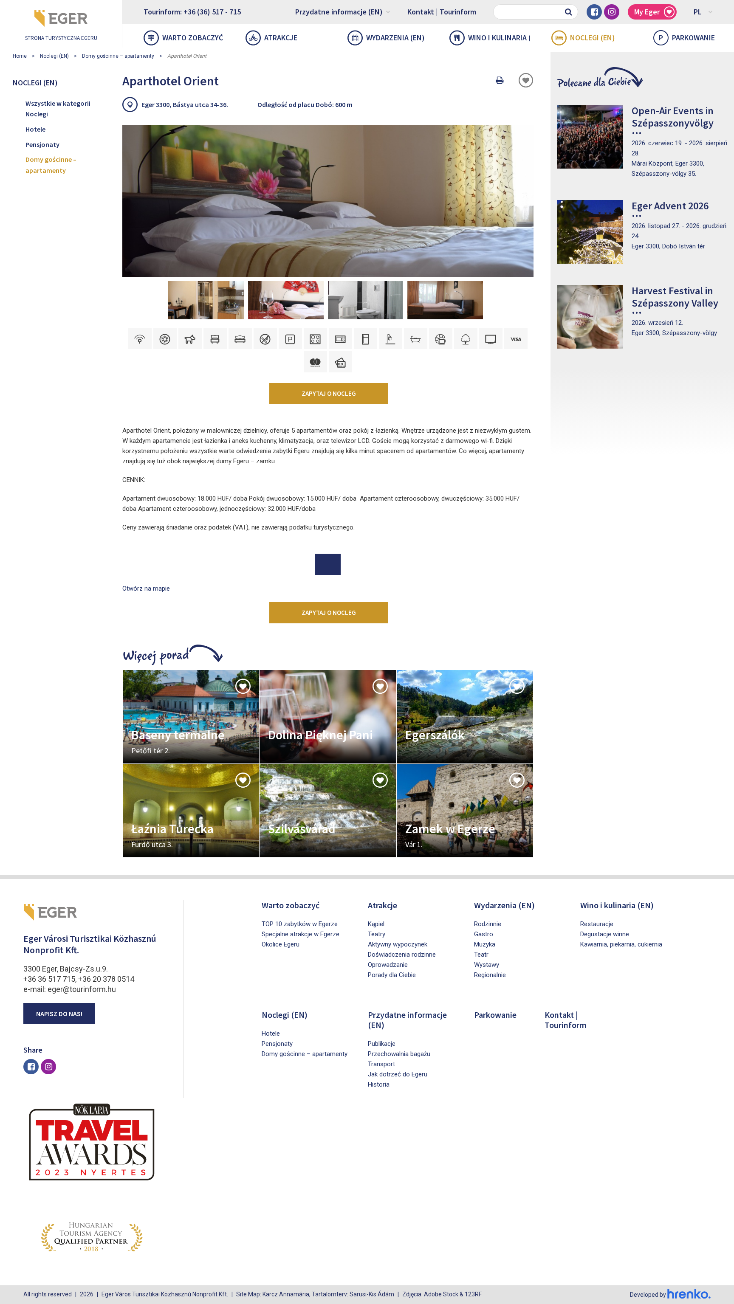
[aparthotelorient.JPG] (328, 201)
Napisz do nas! (59, 1013)
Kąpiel (376, 924)
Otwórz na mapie (146, 588)
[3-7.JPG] (445, 300)
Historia (379, 1084)
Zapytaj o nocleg (329, 393)
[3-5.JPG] (206, 300)
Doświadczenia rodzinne (402, 954)
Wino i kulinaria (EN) (499, 37)
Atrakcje (280, 37)
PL (698, 12)
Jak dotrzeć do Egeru (397, 1074)
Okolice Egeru (280, 944)
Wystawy (486, 965)
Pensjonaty (42, 144)
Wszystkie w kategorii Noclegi (57, 108)
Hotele (35, 129)
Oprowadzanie (388, 965)
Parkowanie (687, 37)
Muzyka (484, 944)
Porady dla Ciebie (392, 975)
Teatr (481, 954)
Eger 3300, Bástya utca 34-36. (184, 104)
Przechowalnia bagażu (399, 1054)
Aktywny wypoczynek (397, 944)
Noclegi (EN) (592, 37)
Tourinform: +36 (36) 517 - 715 (192, 12)
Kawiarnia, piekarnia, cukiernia (621, 944)
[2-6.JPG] (286, 300)
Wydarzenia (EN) (395, 37)
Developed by (648, 1294)
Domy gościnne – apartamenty (118, 56)
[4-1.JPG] (366, 300)
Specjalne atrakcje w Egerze (300, 934)
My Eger (647, 12)
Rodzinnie (487, 924)
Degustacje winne (604, 934)
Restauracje (596, 924)
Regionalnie (490, 975)
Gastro (483, 934)
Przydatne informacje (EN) (339, 12)
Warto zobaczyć (192, 37)
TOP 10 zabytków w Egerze (300, 924)
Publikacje (381, 1044)
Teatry (376, 934)
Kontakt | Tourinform (441, 12)
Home (20, 56)
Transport (381, 1064)
